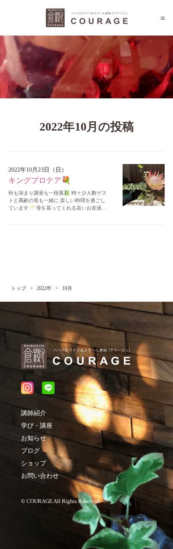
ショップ (33, 463)
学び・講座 (36, 425)
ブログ (30, 450)
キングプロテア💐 (39, 180)
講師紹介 (33, 413)
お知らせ (33, 438)
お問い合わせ (40, 475)
